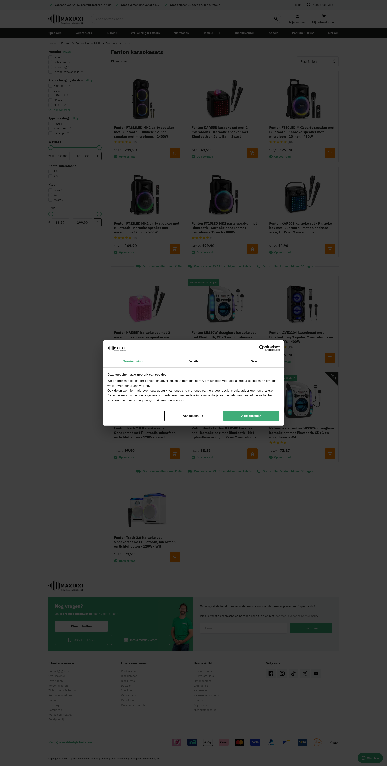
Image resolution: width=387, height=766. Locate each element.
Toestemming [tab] (133, 361)
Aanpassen (191, 415)
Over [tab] (254, 361)
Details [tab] (194, 361)
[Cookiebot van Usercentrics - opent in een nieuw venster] (262, 348)
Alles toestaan (251, 415)
